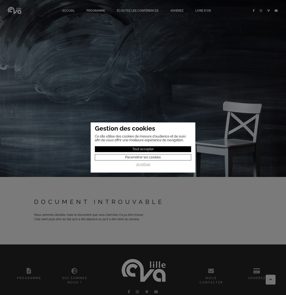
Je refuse (143, 164)
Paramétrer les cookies (143, 157)
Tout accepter (143, 149)
